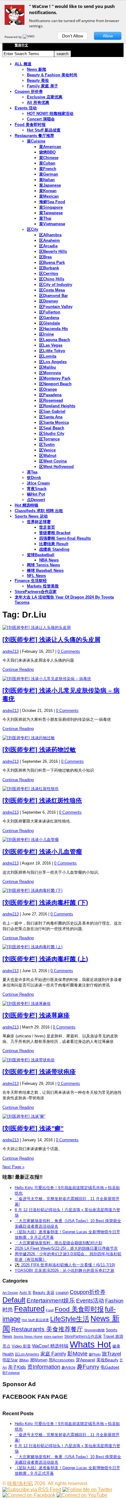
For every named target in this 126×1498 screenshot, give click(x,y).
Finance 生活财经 (31, 580)
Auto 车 (25, 1293)
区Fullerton (49, 312)
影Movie (77, 1353)
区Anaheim (49, 240)
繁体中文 (21, 45)
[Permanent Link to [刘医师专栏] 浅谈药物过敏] (63, 738)
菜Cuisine (36, 141)
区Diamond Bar (53, 295)
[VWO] (29, 37)
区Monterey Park (54, 378)
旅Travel (111, 1354)
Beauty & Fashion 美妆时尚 (52, 75)
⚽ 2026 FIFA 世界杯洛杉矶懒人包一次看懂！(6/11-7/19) (65, 1265)
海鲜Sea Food (52, 202)
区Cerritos (48, 273)
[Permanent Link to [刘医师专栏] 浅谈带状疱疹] (63, 1060)
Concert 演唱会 (41, 119)
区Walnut (47, 455)
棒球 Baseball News (45, 570)
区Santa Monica (54, 422)
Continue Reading (18, 669)
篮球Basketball (40, 555)
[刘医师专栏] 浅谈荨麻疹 (36, 1015)
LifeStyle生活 (69, 1319)
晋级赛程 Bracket (54, 532)
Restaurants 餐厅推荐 (34, 135)
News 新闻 (36, 69)
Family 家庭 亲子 (42, 86)
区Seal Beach (51, 428)
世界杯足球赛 (39, 521)
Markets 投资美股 (43, 586)
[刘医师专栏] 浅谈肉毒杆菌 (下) (45, 902)
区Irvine (46, 334)
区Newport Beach (55, 384)
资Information (43, 1366)
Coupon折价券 (88, 1292)
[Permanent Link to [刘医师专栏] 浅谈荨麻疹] (63, 1003)
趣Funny (88, 1366)
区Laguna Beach (54, 339)
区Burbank (49, 268)
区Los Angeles (53, 361)
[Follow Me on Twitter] (87, 1489)
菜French (47, 168)
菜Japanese (50, 185)
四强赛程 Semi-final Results (65, 538)
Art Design (10, 1293)
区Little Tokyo (52, 350)
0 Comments (68, 651)
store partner (53, 1336)
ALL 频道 (23, 64)
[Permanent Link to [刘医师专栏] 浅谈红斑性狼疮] (63, 789)
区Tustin (47, 444)
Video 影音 (21, 1346)
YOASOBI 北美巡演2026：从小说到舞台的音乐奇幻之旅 (64, 1270)
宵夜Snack (36, 488)
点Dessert (36, 499)
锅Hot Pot (36, 494)
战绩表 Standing (54, 549)
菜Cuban (47, 163)
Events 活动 (26, 108)
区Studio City (51, 433)
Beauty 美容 (43, 1292)
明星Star (10, 1360)
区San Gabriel (52, 411)
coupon (62, 1292)
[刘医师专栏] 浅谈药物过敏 (39, 749)
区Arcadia (48, 246)
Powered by (14, 37)
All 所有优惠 (38, 102)
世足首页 (47, 527)
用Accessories (62, 1360)
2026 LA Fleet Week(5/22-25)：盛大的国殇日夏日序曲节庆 (66, 1248)
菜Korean (48, 190)
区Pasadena (50, 395)
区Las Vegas (50, 345)
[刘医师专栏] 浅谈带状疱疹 (39, 1071)
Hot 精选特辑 (26, 505)
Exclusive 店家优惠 (44, 97)
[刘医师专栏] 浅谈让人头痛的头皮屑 (51, 639)
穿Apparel (85, 1359)
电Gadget (110, 1367)
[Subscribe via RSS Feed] (31, 1489)
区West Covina (53, 461)
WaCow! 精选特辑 (50, 1345)
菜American (50, 146)
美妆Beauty (107, 1359)
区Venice (47, 450)
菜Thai (45, 218)
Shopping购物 (94, 1330)
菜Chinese (48, 157)
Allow (108, 35)
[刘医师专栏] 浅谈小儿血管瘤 (42, 851)
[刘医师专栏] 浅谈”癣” (33, 1128)
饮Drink (34, 477)
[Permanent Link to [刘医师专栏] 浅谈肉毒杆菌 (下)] (63, 890)
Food (50, 1310)
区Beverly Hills (53, 251)
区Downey (48, 301)
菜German (48, 174)
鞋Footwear (11, 1372)
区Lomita (47, 356)
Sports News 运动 (31, 516)
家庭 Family (53, 1353)
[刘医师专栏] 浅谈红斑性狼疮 (42, 800)
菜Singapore (51, 207)
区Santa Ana (50, 417)
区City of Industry (55, 284)
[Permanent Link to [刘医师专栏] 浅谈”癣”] (63, 1116)
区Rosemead (51, 400)
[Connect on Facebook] (28, 1495)
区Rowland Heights (57, 406)
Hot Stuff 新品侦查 (44, 130)
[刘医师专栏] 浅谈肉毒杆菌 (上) (45, 959)
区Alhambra (50, 235)
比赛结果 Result (53, 544)
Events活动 (90, 1301)
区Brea (45, 257)
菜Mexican (49, 196)
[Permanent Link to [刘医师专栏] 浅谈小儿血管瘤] (63, 839)
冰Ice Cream (38, 483)
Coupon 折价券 (29, 91)
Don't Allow (72, 35)
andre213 (10, 651)
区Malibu (47, 367)
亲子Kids (17, 1367)
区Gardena (49, 317)
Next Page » (13, 1167)
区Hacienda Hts (53, 328)
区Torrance (49, 439)
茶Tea (32, 472)
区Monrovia (50, 373)
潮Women (38, 1360)
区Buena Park (52, 262)
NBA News (49, 560)
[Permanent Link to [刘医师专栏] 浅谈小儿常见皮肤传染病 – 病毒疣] (63, 679)
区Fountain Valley (55, 306)
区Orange (48, 389)
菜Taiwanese (51, 213)
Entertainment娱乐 (51, 1300)
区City (32, 229)
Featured (29, 1309)
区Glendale (49, 323)
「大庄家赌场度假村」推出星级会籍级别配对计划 (58, 1243)
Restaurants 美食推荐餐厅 (47, 1329)
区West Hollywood (56, 466)
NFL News (36, 575)
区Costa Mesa (52, 290)
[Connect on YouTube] (82, 1495)
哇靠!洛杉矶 (20, 1483)
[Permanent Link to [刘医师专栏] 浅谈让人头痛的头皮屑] (63, 627)
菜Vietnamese (52, 224)
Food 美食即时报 (30, 124)
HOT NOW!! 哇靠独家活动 (50, 113)
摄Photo (95, 1354)
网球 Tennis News (43, 565)
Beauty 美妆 (38, 80)
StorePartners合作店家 (36, 591)
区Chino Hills (51, 279)
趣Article (68, 1367)
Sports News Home (28, 1336)
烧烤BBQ (47, 152)
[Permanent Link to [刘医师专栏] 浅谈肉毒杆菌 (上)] (63, 947)
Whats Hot (90, 1344)
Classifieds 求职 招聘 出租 (39, 510)
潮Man (24, 1360)
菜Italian (47, 179)
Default (13, 1300)
